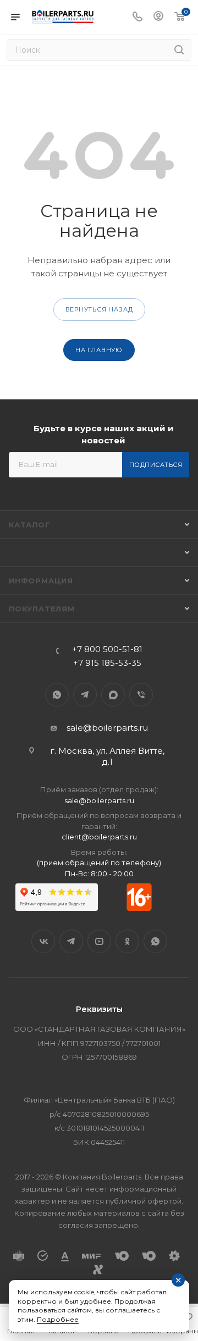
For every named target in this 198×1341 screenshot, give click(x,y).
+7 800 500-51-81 (107, 649)
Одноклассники (127, 941)
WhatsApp (57, 694)
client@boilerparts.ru (99, 836)
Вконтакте (43, 941)
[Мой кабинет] (158, 17)
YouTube (99, 941)
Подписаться (156, 465)
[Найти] (179, 50)
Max (113, 694)
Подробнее (58, 1319)
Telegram (85, 694)
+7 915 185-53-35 (107, 663)
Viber (141, 694)
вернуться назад (99, 309)
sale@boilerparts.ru (107, 727)
